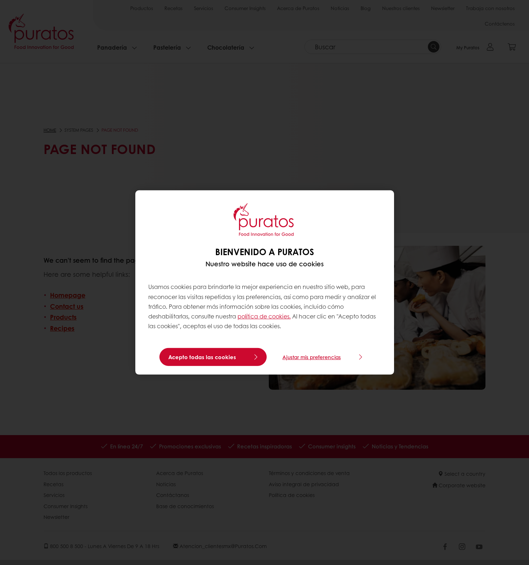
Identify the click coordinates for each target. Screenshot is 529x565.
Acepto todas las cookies (202, 357)
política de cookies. (264, 316)
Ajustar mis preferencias (311, 357)
